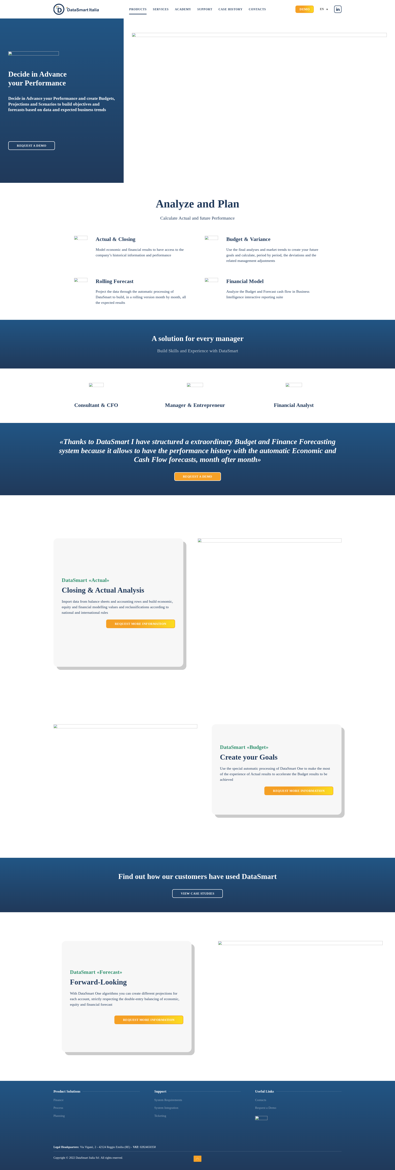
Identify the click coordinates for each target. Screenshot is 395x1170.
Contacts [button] (257, 9)
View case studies (197, 893)
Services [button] (161, 9)
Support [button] (204, 9)
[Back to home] (76, 9)
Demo (305, 9)
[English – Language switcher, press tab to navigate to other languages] (324, 9)
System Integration (166, 1107)
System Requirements (168, 1100)
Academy (183, 9)
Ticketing (160, 1115)
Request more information (140, 623)
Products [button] (138, 9)
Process (58, 1107)
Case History (230, 9)
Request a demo (31, 145)
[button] (197, 1159)
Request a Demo (197, 476)
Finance (58, 1100)
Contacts (260, 1100)
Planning (59, 1115)
